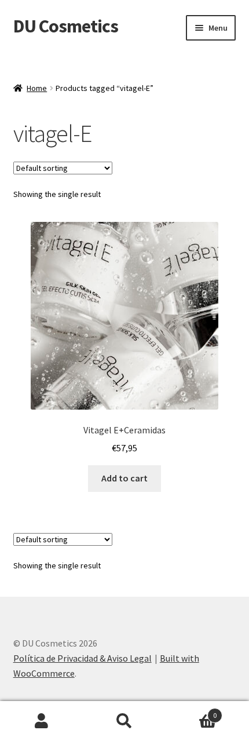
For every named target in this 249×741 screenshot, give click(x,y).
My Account (41, 721)
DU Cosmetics (65, 26)
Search (124, 721)
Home (37, 88)
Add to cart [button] (124, 478)
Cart (191, 711)
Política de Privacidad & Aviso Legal (82, 658)
